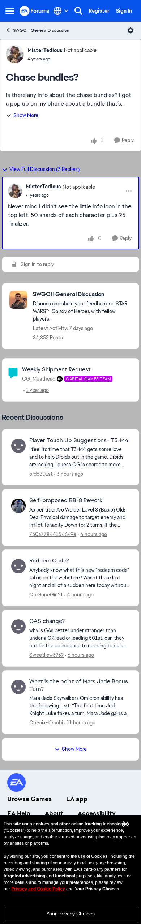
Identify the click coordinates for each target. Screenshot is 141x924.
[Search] (78, 11)
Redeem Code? (49, 560)
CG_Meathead (38, 379)
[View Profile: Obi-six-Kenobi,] (18, 687)
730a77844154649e (52, 534)
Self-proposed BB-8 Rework (65, 500)
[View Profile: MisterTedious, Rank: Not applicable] (15, 54)
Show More (25, 115)
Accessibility (97, 813)
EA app (76, 799)
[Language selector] (61, 11)
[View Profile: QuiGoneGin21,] (18, 566)
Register (99, 11)
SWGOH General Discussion (41, 30)
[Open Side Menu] (10, 10)
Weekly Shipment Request (56, 369)
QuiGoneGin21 (46, 594)
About (54, 813)
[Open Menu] (130, 30)
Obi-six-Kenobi (46, 722)
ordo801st (41, 474)
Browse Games (29, 799)
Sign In (124, 11)
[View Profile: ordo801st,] (18, 446)
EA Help (18, 813)
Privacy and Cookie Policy (38, 888)
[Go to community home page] (35, 11)
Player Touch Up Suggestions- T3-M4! (79, 440)
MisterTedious (44, 50)
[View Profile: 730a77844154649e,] (18, 506)
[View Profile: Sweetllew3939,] (18, 626)
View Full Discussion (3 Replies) (44, 169)
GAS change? (47, 621)
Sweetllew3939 (46, 655)
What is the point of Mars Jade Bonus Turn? (78, 685)
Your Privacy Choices (70, 913)
